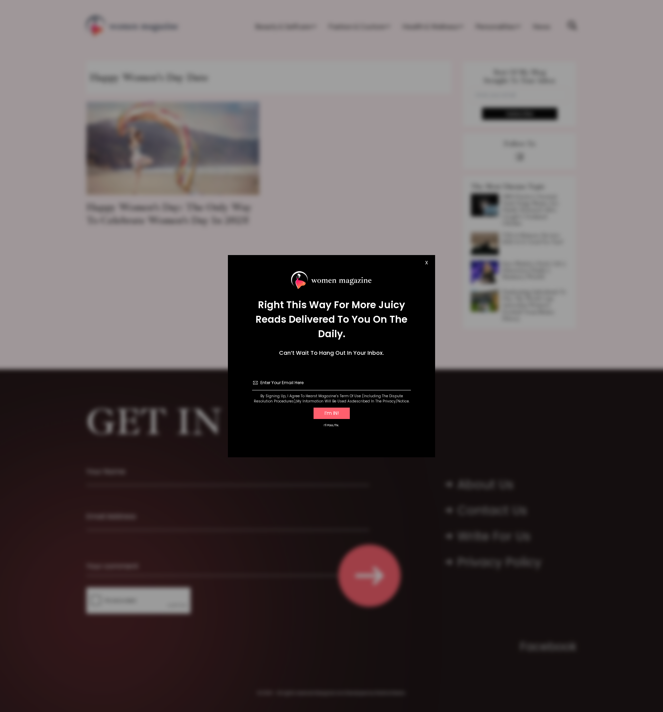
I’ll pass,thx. (331, 425)
